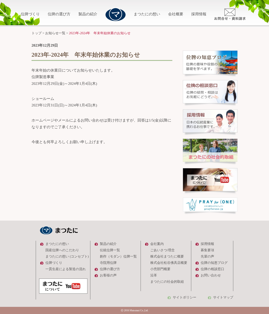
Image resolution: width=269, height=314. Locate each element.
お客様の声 (108, 275)
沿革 (153, 275)
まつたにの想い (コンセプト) (67, 256)
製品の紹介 (87, 14)
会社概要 (175, 14)
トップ (37, 33)
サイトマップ (223, 297)
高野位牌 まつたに (115, 14)
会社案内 (157, 244)
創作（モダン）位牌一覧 (118, 256)
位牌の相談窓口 (212, 269)
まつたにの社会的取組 (167, 281)
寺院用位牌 (108, 262)
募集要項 (207, 250)
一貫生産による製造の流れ (65, 269)
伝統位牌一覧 (110, 250)
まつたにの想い (147, 14)
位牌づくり (30, 14)
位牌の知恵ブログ (214, 262)
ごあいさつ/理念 (162, 250)
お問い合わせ (211, 275)
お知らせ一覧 (55, 33)
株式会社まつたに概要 (167, 256)
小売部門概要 (160, 269)
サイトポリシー (184, 297)
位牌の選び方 (59, 14)
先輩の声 (207, 256)
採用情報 (198, 14)
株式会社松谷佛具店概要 (168, 262)
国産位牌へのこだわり (62, 250)
